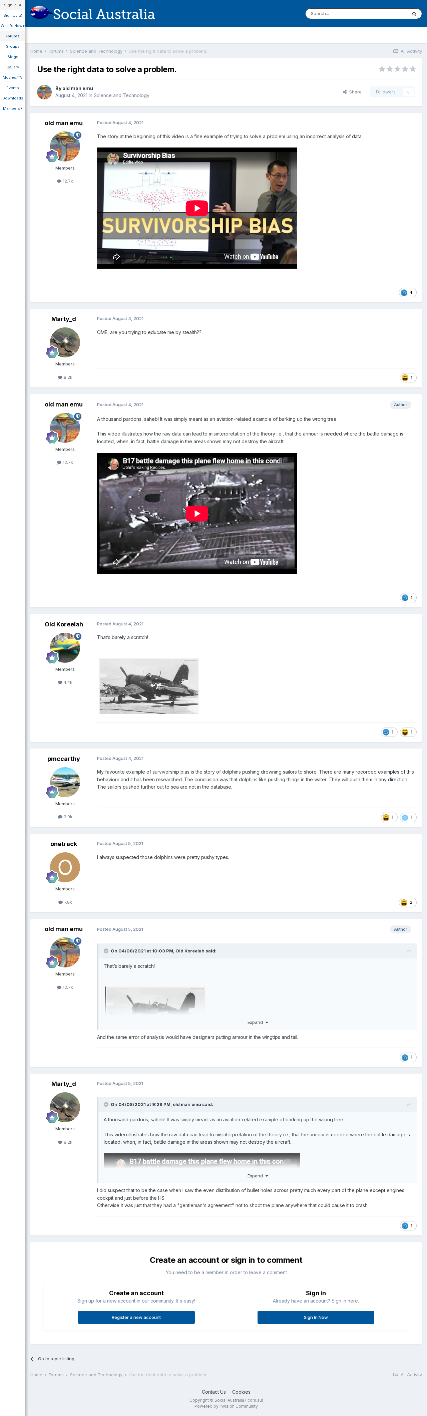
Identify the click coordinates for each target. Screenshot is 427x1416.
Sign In (11, 5)
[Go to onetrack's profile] (65, 867)
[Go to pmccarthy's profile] (65, 782)
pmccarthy (63, 758)
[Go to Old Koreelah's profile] (65, 648)
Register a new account (136, 1317)
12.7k (67, 181)
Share (354, 91)
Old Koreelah (64, 624)
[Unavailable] (155, 1014)
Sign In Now (316, 1317)
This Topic (387, 13)
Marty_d (63, 318)
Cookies (241, 1392)
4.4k (67, 682)
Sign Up (11, 15)
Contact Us (214, 1392)
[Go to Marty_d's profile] (65, 342)
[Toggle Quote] (107, 950)
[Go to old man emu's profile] (44, 92)
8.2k (67, 377)
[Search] (414, 14)
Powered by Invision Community (226, 1406)
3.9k (67, 816)
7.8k (67, 902)
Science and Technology (121, 95)
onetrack (63, 843)
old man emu (77, 88)
